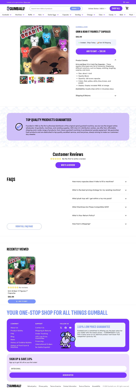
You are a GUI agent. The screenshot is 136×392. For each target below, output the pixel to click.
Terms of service (55, 386)
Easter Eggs (52, 15)
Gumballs (5, 15)
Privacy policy (43, 386)
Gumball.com (82, 27)
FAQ (12, 333)
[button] (127, 8)
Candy (111, 15)
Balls (121, 15)
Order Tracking (41, 333)
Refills (30, 15)
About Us (14, 327)
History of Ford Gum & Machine (20, 346)
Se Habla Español (42, 347)
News (13, 339)
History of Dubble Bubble (21, 342)
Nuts (40, 15)
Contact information (69, 386)
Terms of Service (84, 386)
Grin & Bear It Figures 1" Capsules (18, 292)
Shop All (116, 8)
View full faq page (24, 226)
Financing (39, 341)
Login (127, 2)
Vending (78, 15)
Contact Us (39, 327)
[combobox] (50, 8)
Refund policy (32, 386)
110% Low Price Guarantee (41, 337)
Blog (12, 336)
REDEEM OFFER (68, 375)
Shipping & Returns (43, 330)
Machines (18, 15)
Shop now (27, 2)
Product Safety (17, 330)
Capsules (65, 15)
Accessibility (96, 386)
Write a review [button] (68, 165)
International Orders (43, 344)
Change (90, 15)
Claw (100, 15)
